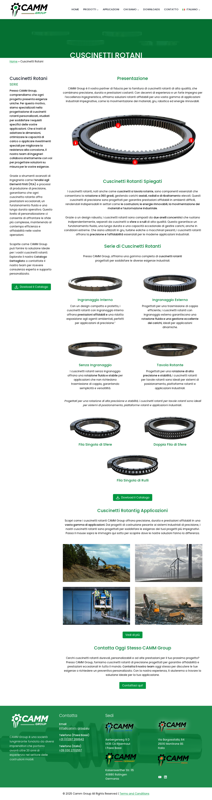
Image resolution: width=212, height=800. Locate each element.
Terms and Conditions (134, 793)
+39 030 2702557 (70, 750)
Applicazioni (111, 9)
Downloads (151, 9)
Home (75, 9)
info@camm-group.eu (74, 728)
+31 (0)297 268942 (71, 739)
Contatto (171, 9)
